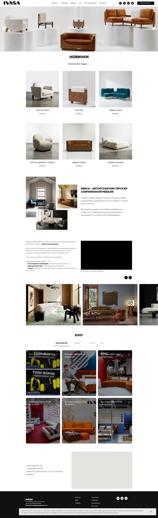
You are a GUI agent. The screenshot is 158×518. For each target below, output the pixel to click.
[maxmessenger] (132, 3)
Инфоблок (95, 497)
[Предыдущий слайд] (4, 28)
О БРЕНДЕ (64, 3)
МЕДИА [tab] (77, 343)
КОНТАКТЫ (103, 3)
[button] (145, 3)
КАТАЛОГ (55, 3)
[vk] (128, 3)
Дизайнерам (96, 503)
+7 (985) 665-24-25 (34, 469)
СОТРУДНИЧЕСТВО (90, 3)
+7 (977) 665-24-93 (34, 466)
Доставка (95, 506)
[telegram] (124, 3)
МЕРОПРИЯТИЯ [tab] (61, 343)
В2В (80, 3)
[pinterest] (120, 3)
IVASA (29, 499)
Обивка (77, 503)
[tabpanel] (79, 398)
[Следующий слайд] (154, 28)
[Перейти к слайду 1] (78, 48)
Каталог (78, 497)
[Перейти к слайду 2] (79, 48)
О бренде (95, 500)
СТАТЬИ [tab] (92, 343)
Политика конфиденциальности (36, 505)
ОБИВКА (73, 3)
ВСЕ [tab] (102, 343)
